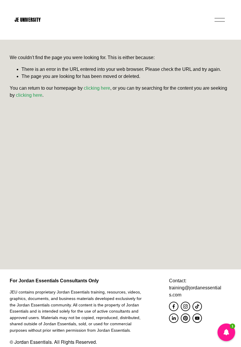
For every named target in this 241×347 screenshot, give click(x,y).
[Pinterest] (185, 318)
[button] (226, 332)
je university (27, 19)
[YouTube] (197, 318)
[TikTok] (197, 306)
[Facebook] (173, 306)
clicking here (97, 88)
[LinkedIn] (173, 318)
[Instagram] (185, 306)
